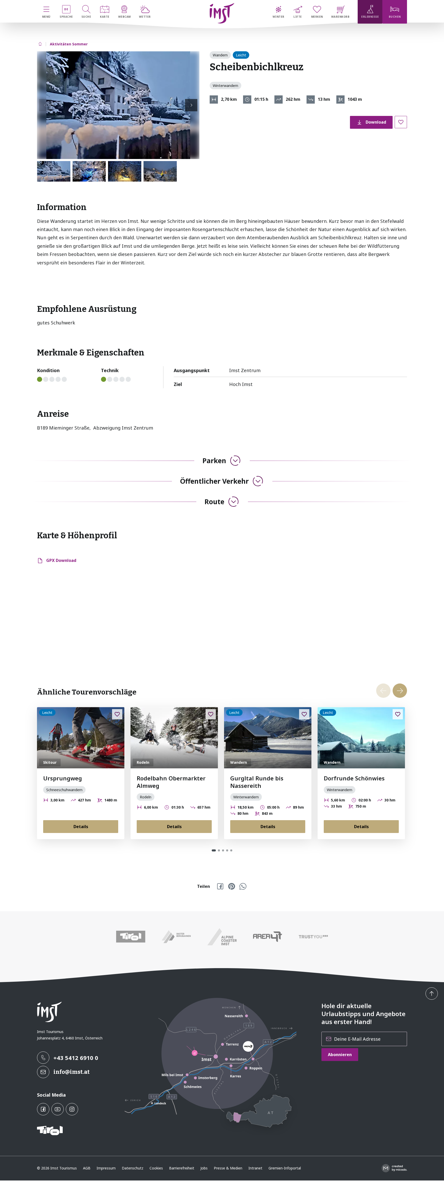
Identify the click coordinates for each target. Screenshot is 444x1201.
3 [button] (223, 850)
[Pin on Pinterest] (231, 886)
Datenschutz (132, 1168)
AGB (86, 1168)
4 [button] (227, 850)
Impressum (106, 1168)
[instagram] (72, 1109)
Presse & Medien (228, 1168)
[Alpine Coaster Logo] (222, 936)
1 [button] (214, 850)
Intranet (255, 1168)
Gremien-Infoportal (285, 1168)
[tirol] (130, 936)
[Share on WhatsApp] (243, 886)
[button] (118, 105)
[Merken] (401, 122)
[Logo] (222, 13)
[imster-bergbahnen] (176, 936)
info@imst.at (71, 1071)
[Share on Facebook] (220, 886)
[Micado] (394, 1168)
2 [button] (219, 850)
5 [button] (231, 850)
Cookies (156, 1168)
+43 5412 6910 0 (75, 1057)
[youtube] (57, 1109)
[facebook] (43, 1109)
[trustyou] (313, 936)
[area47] (267, 936)
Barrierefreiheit (181, 1168)
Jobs (204, 1168)
